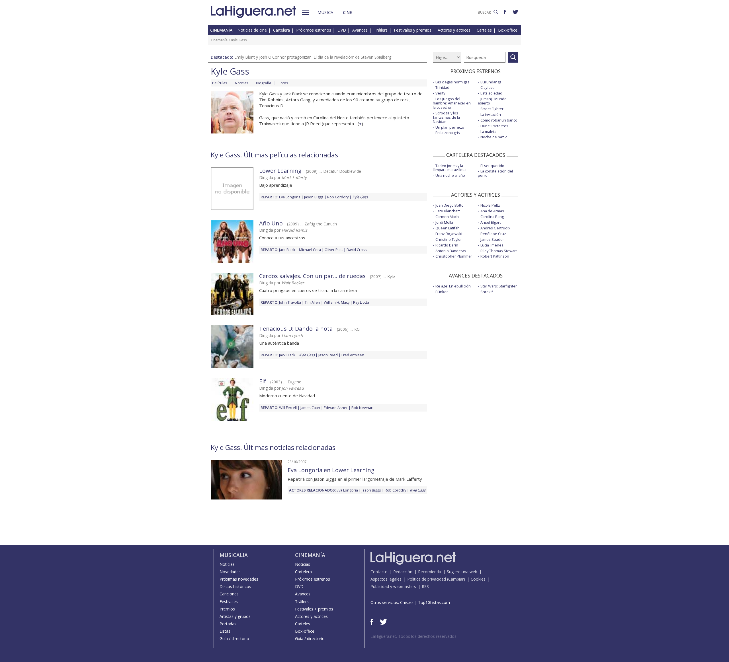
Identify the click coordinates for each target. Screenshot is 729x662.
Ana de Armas (492, 210)
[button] (305, 12)
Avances (360, 30)
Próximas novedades (239, 579)
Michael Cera (310, 249)
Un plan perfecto (449, 127)
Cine (347, 12)
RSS (425, 586)
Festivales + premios (314, 609)
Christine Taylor (448, 239)
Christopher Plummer (453, 256)
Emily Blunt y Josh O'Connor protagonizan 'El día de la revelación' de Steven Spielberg (312, 57)
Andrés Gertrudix (495, 228)
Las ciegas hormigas (452, 82)
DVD (341, 30)
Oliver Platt (334, 249)
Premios (227, 609)
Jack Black (287, 249)
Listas (225, 631)
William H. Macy (336, 302)
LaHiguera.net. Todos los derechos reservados (413, 636)
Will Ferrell (288, 407)
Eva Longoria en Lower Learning (331, 470)
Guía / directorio (234, 638)
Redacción (402, 571)
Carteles (484, 30)
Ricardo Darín (446, 245)
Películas (219, 82)
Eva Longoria (289, 197)
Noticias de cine (252, 30)
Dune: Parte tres (494, 125)
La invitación (490, 114)
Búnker (441, 291)
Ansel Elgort (490, 222)
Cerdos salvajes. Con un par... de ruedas (312, 276)
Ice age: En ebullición (453, 286)
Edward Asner (336, 407)
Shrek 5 (486, 291)
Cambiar (456, 579)
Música (325, 12)
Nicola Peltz (490, 205)
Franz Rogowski (448, 233)
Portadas (228, 623)
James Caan (310, 407)
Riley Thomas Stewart (498, 250)
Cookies (478, 579)
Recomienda (429, 571)
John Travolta (290, 302)
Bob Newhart (362, 407)
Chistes (406, 602)
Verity (440, 93)
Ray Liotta (361, 302)
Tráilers (381, 30)
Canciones (229, 594)
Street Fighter (491, 108)
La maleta (488, 131)
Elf (262, 381)
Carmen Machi (447, 216)
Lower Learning (280, 170)
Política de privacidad (426, 579)
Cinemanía (219, 40)
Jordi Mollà (444, 222)
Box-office (507, 30)
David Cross (357, 249)
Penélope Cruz (493, 233)
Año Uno (271, 223)
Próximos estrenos (313, 30)
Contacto (379, 571)
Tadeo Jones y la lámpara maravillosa (449, 167)
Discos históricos (235, 586)
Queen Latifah (447, 228)
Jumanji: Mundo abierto (492, 101)
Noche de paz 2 (493, 136)
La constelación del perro (495, 173)
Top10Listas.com (434, 602)
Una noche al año (450, 175)
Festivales (229, 601)
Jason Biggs (313, 197)
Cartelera (281, 30)
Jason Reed (328, 354)
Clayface (487, 87)
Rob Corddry (338, 197)
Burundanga (490, 82)
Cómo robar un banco (498, 120)
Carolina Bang (492, 216)
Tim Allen (312, 302)
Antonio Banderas (450, 250)
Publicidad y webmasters (393, 586)
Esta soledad (491, 93)
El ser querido (492, 165)
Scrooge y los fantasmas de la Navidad (446, 117)
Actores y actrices (454, 30)
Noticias (241, 82)
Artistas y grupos (235, 616)
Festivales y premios (412, 30)
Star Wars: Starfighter (498, 286)
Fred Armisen (352, 354)
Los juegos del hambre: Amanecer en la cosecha (452, 103)
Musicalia (234, 555)
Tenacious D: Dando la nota (296, 328)
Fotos (283, 82)
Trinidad (442, 87)
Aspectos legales (386, 579)
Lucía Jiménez (491, 245)
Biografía (263, 82)
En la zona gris (447, 132)
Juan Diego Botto (449, 205)
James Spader (492, 239)
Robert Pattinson (494, 256)
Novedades (230, 571)
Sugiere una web (462, 571)
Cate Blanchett (447, 210)
